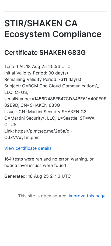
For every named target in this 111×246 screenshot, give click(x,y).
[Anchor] (89, 52)
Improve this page (87, 195)
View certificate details (27, 148)
